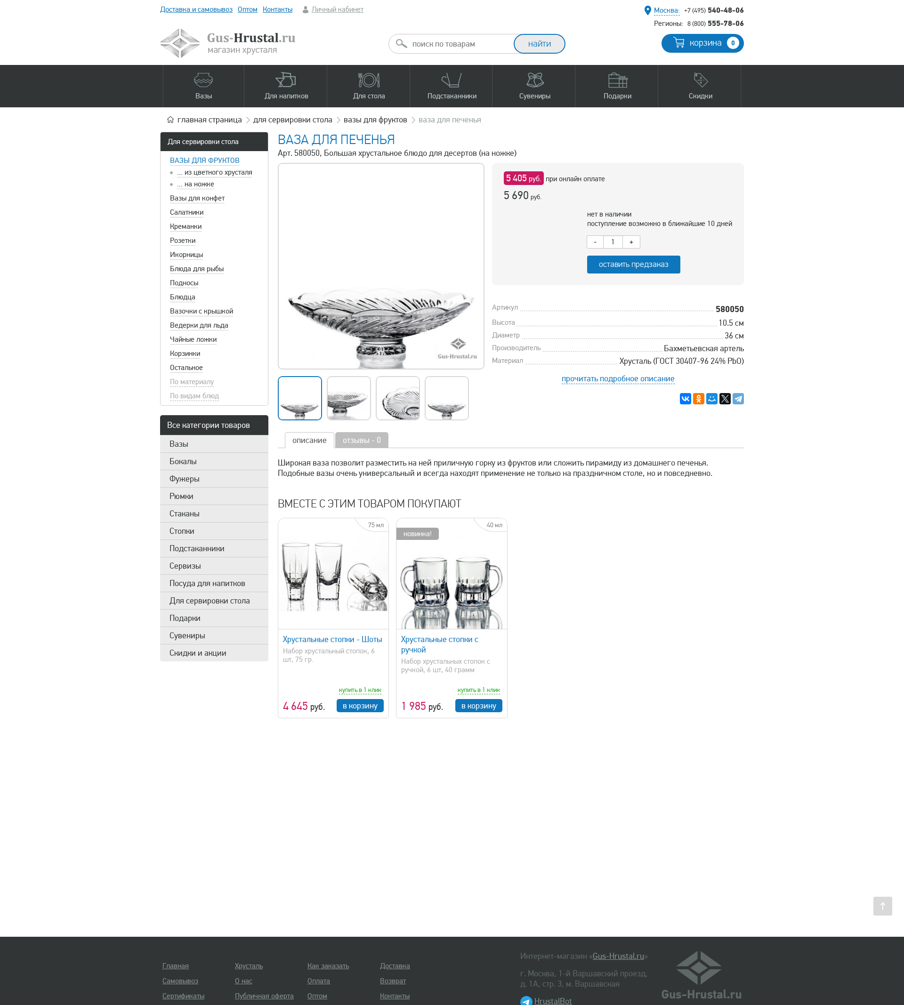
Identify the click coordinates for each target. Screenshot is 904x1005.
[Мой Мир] (712, 398)
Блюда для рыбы (197, 268)
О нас (243, 981)
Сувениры (187, 635)
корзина (712, 42)
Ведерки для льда (199, 325)
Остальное (186, 367)
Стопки (182, 531)
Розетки (182, 240)
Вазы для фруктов (205, 160)
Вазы (179, 444)
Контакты (277, 9)
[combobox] (459, 44)
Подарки (185, 618)
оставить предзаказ (634, 264)
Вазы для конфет (197, 198)
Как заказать (328, 966)
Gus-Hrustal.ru (618, 956)
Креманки (186, 226)
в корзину (360, 705)
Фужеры (185, 479)
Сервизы (185, 566)
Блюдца (182, 297)
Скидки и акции (198, 653)
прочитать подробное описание (618, 378)
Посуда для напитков (207, 583)
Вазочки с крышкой (201, 311)
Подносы (184, 283)
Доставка (395, 966)
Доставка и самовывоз (196, 9)
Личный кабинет (337, 9)
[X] (725, 398)
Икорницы (186, 254)
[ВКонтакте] (685, 398)
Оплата (318, 981)
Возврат (393, 981)
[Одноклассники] (698, 398)
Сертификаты (183, 996)
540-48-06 (714, 10)
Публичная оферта (264, 996)
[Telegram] (738, 398)
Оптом (248, 9)
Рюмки (182, 496)
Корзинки (185, 353)
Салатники (186, 212)
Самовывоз (180, 981)
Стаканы (185, 513)
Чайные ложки (193, 339)
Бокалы (183, 461)
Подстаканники (197, 548)
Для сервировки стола (203, 141)
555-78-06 (715, 23)
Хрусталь (249, 966)
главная (210, 119)
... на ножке (195, 184)
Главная (175, 966)
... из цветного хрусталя (214, 172)
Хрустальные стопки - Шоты (332, 639)
